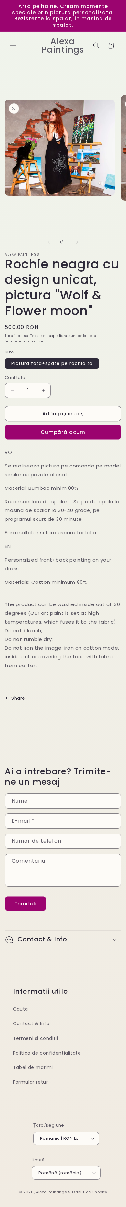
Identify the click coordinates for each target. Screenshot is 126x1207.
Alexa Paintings (51, 1192)
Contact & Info (31, 1023)
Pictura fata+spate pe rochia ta (52, 363)
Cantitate (15, 377)
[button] (13, 45)
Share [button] (18, 698)
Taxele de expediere (48, 335)
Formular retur (30, 1082)
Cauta (20, 1009)
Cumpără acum (63, 432)
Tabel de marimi (33, 1067)
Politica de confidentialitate (47, 1053)
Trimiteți (26, 903)
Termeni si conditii (35, 1038)
